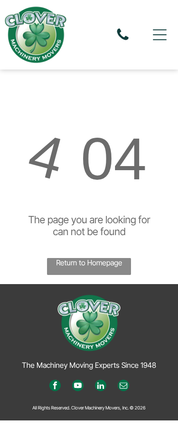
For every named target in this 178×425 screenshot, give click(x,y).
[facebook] (55, 386)
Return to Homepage (89, 262)
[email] (123, 386)
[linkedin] (100, 386)
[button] (160, 35)
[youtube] (78, 386)
